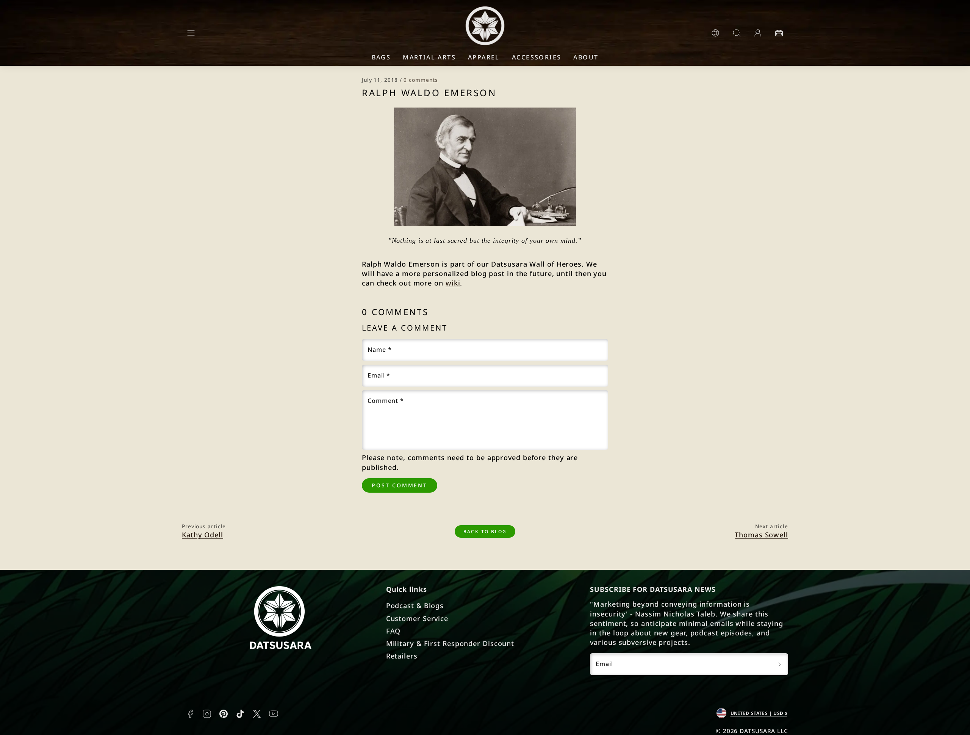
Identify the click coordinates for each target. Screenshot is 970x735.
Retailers (402, 655)
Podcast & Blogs (415, 605)
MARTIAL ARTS (429, 57)
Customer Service (417, 618)
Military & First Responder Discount (450, 643)
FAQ (393, 630)
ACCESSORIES (536, 57)
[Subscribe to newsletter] (779, 664)
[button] (191, 33)
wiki (453, 282)
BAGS (381, 57)
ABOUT (585, 57)
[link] (715, 33)
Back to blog (485, 531)
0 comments (421, 79)
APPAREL (484, 57)
